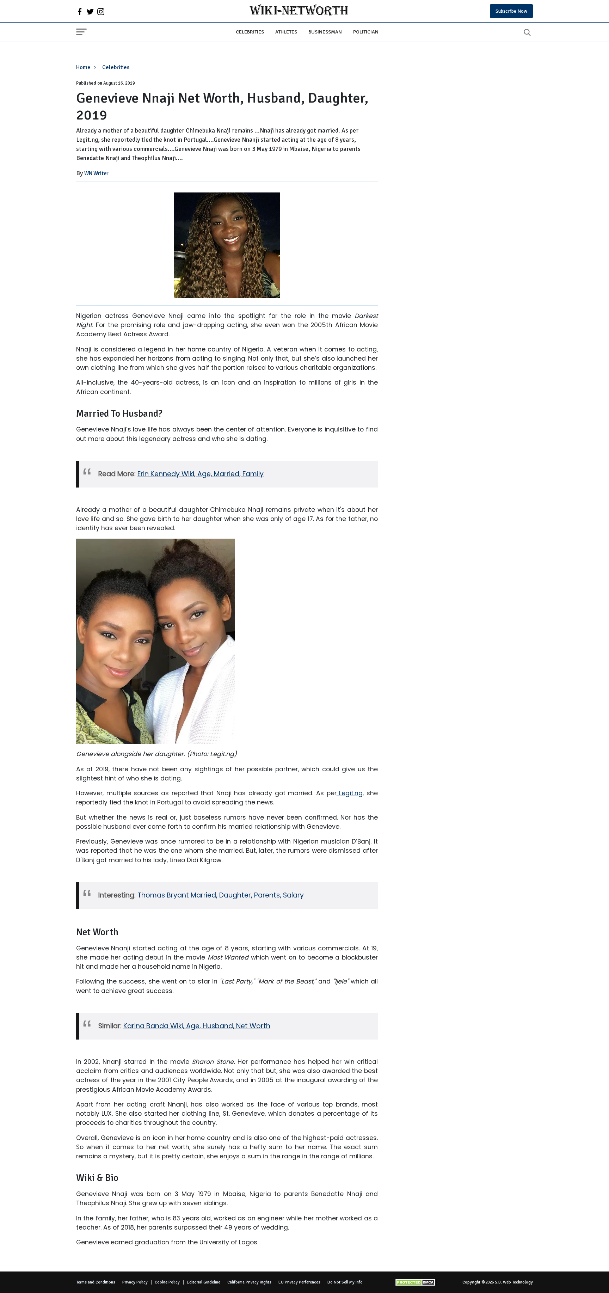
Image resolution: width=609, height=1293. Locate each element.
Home (83, 67)
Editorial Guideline (203, 1282)
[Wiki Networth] (299, 11)
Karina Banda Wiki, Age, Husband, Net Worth (196, 1026)
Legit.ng (350, 793)
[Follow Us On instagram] (100, 11)
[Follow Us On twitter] (90, 11)
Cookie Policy (167, 1282)
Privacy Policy (135, 1282)
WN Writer (96, 173)
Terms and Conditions (95, 1282)
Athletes (286, 32)
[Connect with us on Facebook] (79, 11)
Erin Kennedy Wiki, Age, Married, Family (200, 474)
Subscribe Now (511, 11)
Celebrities (250, 32)
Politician (366, 32)
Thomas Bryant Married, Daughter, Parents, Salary (220, 895)
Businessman (325, 32)
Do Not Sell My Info (345, 1282)
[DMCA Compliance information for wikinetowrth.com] (416, 1282)
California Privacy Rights (249, 1282)
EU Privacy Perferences (299, 1282)
